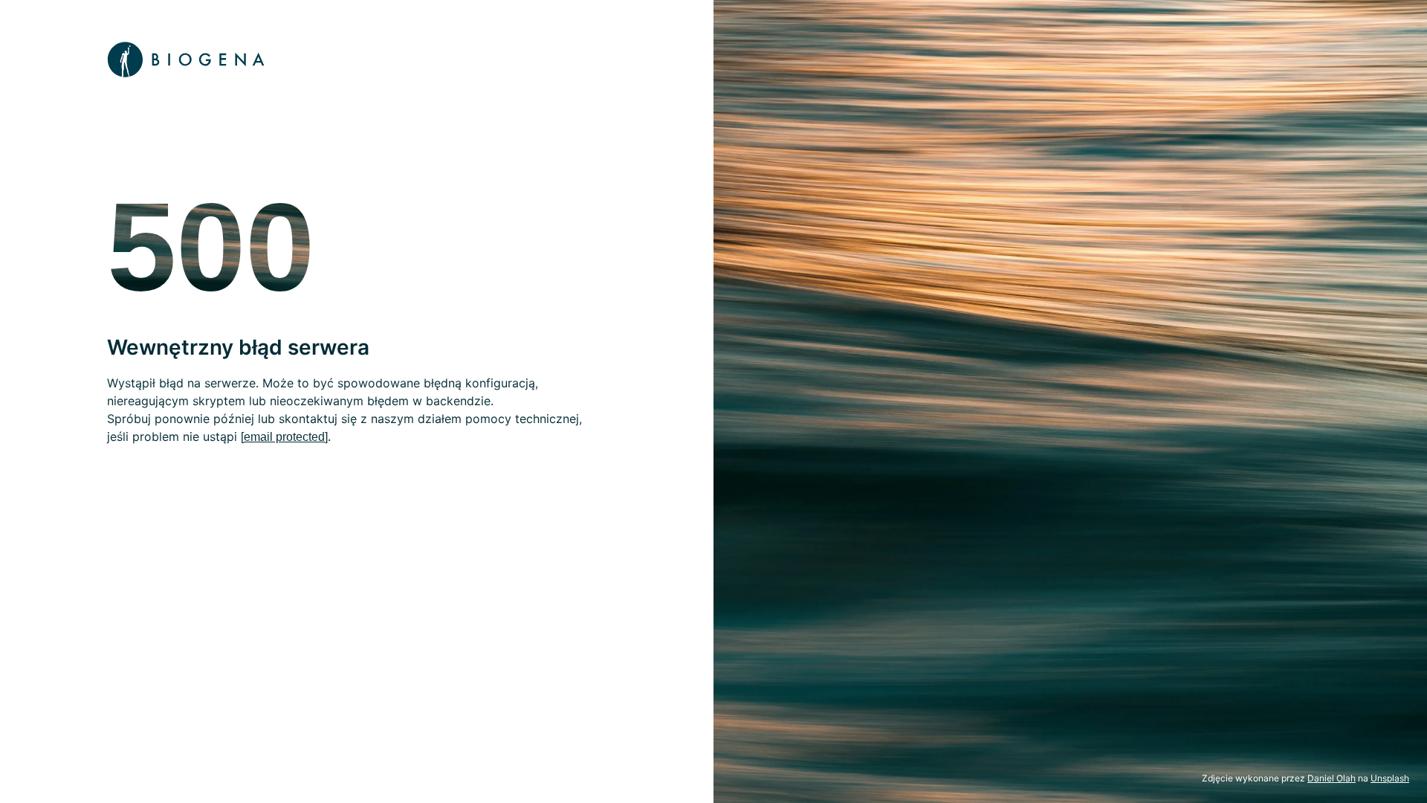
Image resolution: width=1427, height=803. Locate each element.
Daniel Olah (1331, 778)
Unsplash (1390, 778)
